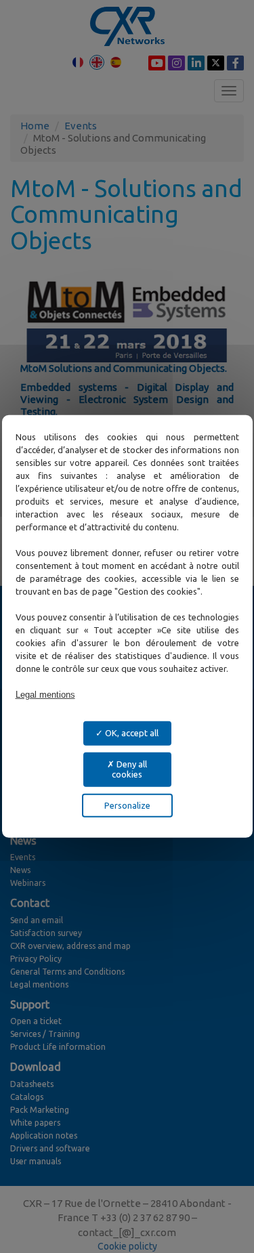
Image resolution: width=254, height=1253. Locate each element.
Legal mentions (45, 694)
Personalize (127, 805)
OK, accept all (130, 733)
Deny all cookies (129, 769)
